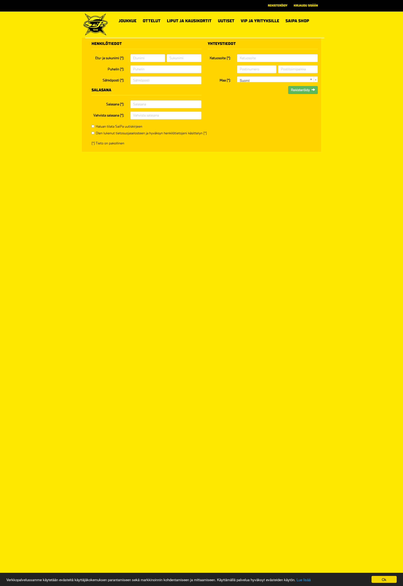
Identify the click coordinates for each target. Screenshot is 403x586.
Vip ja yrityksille (260, 20)
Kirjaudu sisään (306, 5)
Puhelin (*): (116, 69)
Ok (384, 579)
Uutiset (226, 20)
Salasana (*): (115, 104)
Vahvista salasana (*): (108, 115)
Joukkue (127, 20)
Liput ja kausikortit (189, 20)
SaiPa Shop (297, 20)
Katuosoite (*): (220, 58)
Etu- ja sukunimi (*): (109, 58)
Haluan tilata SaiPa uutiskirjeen (119, 126)
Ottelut (152, 20)
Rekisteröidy (277, 5)
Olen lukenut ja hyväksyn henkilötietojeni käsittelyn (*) (151, 133)
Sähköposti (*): (113, 80)
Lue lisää (304, 579)
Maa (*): (225, 80)
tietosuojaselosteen (130, 133)
